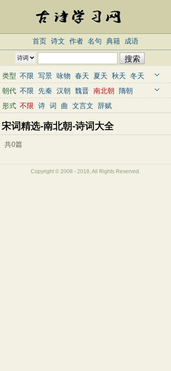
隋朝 (126, 91)
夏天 (100, 76)
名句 (95, 41)
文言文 (82, 105)
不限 (27, 76)
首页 (39, 41)
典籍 (113, 41)
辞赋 (105, 105)
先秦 (45, 91)
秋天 (119, 76)
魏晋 (82, 91)
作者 (76, 41)
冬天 (137, 76)
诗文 (58, 41)
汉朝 (64, 91)
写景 (45, 76)
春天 (82, 76)
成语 (132, 41)
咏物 (64, 76)
